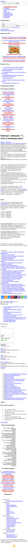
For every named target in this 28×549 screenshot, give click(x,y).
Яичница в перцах (7, 292)
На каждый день (11, 534)
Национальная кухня (12, 535)
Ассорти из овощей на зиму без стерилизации (14, 38)
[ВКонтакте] (2, 297)
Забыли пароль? (5, 29)
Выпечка (11, 376)
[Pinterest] (12, 297)
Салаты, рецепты (11, 525)
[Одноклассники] (5, 297)
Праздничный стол (11, 537)
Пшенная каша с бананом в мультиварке (12, 277)
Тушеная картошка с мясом (14, 54)
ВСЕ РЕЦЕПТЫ (8, 13)
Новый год (13, 386)
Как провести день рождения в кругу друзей (15, 317)
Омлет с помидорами (7, 280)
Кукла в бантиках (10, 301)
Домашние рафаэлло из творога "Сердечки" (13, 270)
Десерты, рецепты (11, 521)
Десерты (11, 378)
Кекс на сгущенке (8, 117)
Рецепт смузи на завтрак (8, 254)
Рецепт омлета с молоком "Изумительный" (13, 266)
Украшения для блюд (20, 398)
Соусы (10, 396)
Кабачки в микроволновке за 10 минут (12, 293)
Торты (8, 527)
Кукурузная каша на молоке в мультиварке (13, 288)
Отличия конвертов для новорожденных (13, 67)
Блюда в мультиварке (21, 373)
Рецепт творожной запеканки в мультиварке (13, 285)
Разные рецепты (17, 391)
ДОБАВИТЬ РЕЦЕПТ (9, 9)
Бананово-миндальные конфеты (8, 97)
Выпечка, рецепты (11, 519)
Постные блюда (17, 388)
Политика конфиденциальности (15, 501)
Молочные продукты (12, 506)
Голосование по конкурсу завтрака (12, 309)
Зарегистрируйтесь (16, 27)
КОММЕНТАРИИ (8, 14)
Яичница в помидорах (7, 258)
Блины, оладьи (10, 517)
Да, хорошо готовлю (10, 409)
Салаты (11, 395)
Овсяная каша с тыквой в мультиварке (12, 286)
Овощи (8, 509)
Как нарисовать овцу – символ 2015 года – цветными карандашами (14, 319)
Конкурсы (8, 142)
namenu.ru (3, 1)
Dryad (2, 348)
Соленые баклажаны (8, 93)
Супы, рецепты (10, 526)
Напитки (11, 384)
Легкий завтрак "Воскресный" (9, 265)
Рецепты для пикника (21, 394)
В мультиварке (10, 531)
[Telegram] (25, 297)
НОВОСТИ (7, 12)
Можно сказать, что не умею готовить (15, 411)
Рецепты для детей (19, 392)
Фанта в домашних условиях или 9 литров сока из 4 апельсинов (14, 44)
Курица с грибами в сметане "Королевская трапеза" (8, 124)
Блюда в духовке (11, 530)
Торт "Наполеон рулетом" (8, 483)
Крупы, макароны (11, 505)
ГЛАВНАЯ (6, 8)
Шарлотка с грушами (8, 480)
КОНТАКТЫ (7, 16)
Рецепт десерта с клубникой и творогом (12, 284)
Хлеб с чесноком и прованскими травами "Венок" (8, 105)
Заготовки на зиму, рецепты (14, 522)
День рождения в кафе (9, 321)
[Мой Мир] (9, 297)
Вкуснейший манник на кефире (8, 130)
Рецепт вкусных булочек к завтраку (11, 273)
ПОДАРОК (6, 17)
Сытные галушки (8, 486)
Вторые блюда (16, 375)
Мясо (8, 507)
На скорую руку (17, 383)
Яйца (8, 514)
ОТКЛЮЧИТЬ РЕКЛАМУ (10, 6)
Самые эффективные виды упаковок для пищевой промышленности (12, 76)
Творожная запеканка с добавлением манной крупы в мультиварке (8, 477)
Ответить (3, 351)
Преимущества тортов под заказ (11, 83)
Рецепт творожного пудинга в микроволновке (14, 274)
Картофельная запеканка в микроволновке (14, 57)
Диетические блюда (20, 379)
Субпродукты (10, 511)
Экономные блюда (19, 399)
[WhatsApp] (22, 297)
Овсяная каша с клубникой (9, 257)
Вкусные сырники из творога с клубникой (13, 256)
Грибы (8, 503)
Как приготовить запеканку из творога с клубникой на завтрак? (11, 263)
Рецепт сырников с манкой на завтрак (12, 272)
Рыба (8, 510)
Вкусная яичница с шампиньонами (11, 278)
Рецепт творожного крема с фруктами (12, 276)
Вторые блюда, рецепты (13, 518)
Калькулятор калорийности (8, 30)
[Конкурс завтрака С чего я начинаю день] (12, 143)
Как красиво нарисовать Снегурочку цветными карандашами (13, 315)
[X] (15, 297)
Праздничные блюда (20, 390)
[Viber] (18, 297)
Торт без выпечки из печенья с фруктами (14, 61)
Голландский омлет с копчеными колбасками (13, 290)
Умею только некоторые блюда (13, 417)
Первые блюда (16, 387)
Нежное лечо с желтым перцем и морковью (8, 490)
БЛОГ (5, 10)
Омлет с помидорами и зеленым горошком (13, 289)
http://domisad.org (5, 203)
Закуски (11, 382)
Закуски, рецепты (11, 523)
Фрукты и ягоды (11, 513)
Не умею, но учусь (10, 412)
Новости (3, 142)
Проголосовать (4, 422)
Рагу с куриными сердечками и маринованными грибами (8, 113)
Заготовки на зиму (7, 78)
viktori (2, 355)
